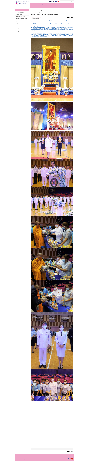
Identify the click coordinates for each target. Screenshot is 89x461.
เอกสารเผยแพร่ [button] (65, 4)
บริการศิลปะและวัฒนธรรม (21, 16)
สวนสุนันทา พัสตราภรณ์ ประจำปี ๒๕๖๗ (21, 28)
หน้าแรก (33, 4)
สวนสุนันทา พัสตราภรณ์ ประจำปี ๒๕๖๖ (21, 32)
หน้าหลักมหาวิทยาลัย (51, 1)
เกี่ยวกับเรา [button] (37, 4)
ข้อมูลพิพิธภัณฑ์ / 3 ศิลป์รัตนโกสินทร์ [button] (46, 4)
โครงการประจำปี (19, 14)
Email (72, 17)
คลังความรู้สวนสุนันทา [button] (57, 4)
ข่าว (16, 10)
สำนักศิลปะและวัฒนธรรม (20, 12)
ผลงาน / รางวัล (19, 21)
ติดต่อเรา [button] (33, 6)
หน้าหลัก (32, 10)
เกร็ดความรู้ (18, 23)
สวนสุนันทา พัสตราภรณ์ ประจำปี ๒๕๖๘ (21, 19)
